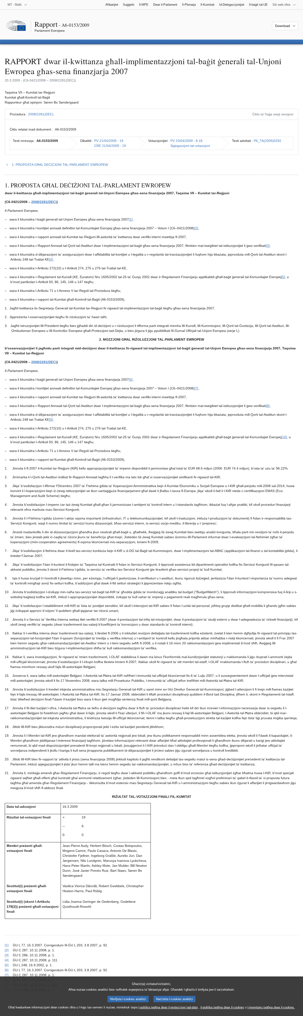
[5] (283, 277)
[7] (196, 388)
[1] (131, 219)
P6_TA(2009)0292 (267, 141)
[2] (196, 228)
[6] (131, 379)
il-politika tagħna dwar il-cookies (222, 1007)
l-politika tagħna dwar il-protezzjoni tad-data (168, 1007)
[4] (51, 259)
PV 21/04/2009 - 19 (108, 141)
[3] (268, 246)
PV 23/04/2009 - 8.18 (186, 141)
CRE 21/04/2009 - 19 (110, 146)
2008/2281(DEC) (40, 114)
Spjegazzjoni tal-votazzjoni (190, 146)
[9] (51, 419)
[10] (284, 437)
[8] (268, 406)
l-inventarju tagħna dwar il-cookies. (271, 1007)
